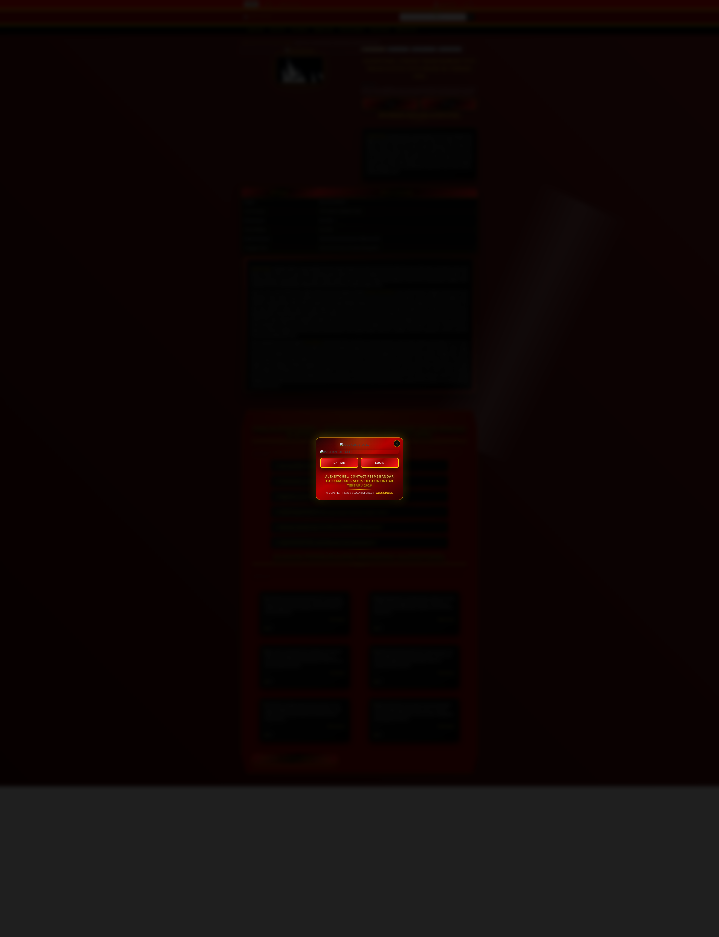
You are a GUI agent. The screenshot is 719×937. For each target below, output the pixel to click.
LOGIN (379, 462)
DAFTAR (339, 462)
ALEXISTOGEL (384, 493)
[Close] (397, 443)
